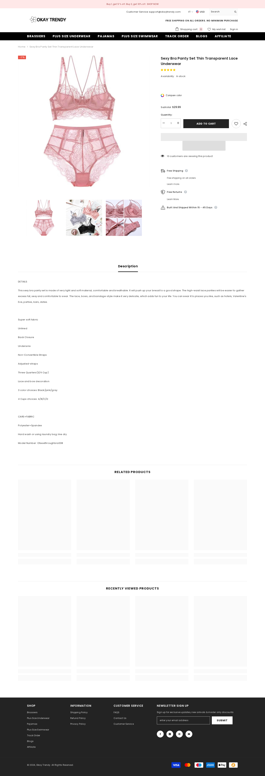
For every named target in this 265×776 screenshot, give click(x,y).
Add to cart (206, 123)
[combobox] (220, 11)
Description (128, 266)
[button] (168, 70)
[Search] (223, 11)
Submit (222, 720)
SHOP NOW (153, 4)
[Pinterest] (179, 734)
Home (21, 46)
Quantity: (166, 114)
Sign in (234, 29)
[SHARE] (244, 124)
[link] (44, 555)
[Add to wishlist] (236, 123)
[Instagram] (169, 734)
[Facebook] (160, 734)
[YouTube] (189, 734)
